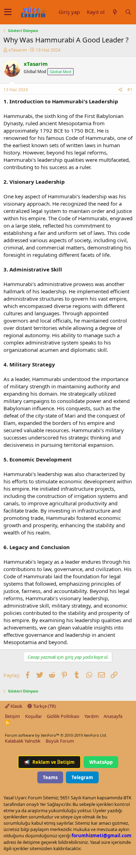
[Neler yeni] (114, 12)
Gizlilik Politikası (63, 716)
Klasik (15, 706)
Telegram (82, 777)
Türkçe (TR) (44, 706)
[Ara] (128, 12)
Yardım (91, 716)
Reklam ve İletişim (49, 762)
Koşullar (33, 716)
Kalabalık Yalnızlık (22, 741)
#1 (130, 90)
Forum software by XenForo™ (56, 735)
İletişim (12, 716)
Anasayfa (113, 716)
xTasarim (17, 50)
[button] (7, 12)
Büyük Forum (60, 741)
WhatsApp (101, 762)
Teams (50, 777)
